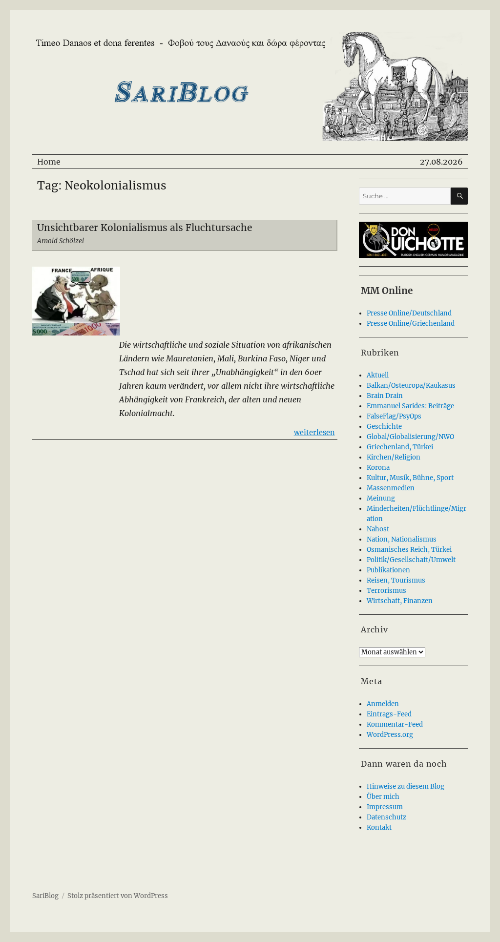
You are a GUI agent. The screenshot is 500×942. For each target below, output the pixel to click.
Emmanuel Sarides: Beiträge (410, 406)
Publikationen (388, 570)
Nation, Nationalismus (402, 539)
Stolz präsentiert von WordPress (117, 896)
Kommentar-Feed (395, 724)
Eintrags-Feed (389, 714)
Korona (378, 467)
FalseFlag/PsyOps (394, 416)
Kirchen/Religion (393, 457)
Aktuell (378, 375)
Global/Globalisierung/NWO (410, 437)
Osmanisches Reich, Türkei (409, 549)
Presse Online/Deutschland (409, 313)
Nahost (378, 529)
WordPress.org (390, 735)
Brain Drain (385, 396)
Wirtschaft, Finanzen (400, 601)
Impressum (385, 807)
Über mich (383, 797)
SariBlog (45, 896)
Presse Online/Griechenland (411, 323)
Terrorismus (386, 590)
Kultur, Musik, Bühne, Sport (410, 478)
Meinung (381, 498)
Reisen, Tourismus (396, 580)
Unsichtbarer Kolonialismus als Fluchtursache (144, 227)
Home (49, 162)
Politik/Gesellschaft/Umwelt (411, 560)
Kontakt (379, 827)
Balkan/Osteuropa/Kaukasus (411, 385)
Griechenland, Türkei (400, 447)
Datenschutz (386, 817)
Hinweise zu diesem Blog (405, 786)
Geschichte (384, 426)
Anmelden (383, 704)
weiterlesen (314, 432)
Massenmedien (391, 488)
